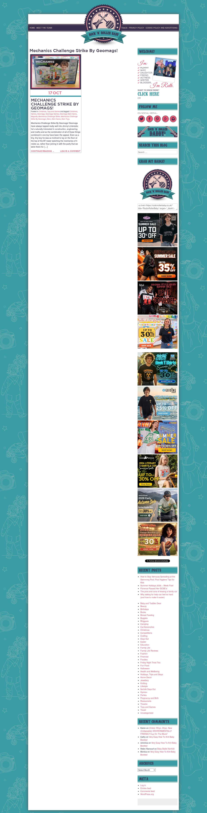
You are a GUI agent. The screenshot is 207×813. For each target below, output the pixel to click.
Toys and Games (53, 111)
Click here (148, 93)
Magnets (34, 116)
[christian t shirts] (158, 418)
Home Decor (146, 677)
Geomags (41, 114)
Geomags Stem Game (68, 114)
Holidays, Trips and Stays (151, 674)
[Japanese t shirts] (158, 452)
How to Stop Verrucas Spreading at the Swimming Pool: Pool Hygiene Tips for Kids (157, 579)
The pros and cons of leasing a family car (158, 591)
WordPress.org (147, 794)
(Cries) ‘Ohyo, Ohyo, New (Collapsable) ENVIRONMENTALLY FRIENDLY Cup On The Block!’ (156, 731)
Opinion (143, 692)
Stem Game (56, 119)
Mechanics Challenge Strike (49, 116)
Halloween (145, 668)
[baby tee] (158, 245)
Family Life (145, 647)
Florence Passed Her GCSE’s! (153, 588)
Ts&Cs (124, 27)
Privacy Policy (136, 27)
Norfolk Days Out (148, 689)
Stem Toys (65, 119)
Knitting (143, 683)
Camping (144, 624)
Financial (144, 656)
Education (144, 644)
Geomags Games (52, 114)
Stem (49, 119)
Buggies (144, 618)
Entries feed (145, 788)
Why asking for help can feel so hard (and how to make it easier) (156, 596)
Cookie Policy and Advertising (161, 27)
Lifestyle (144, 686)
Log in (143, 785)
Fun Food (144, 665)
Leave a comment (70, 151)
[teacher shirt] (158, 347)
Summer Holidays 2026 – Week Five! (156, 585)
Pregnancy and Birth (149, 698)
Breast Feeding (147, 615)
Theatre (143, 704)
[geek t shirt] (158, 384)
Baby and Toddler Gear (150, 603)
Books (143, 612)
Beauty (143, 606)
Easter (143, 641)
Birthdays (144, 609)
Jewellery (144, 680)
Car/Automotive (147, 627)
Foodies (144, 659)
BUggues (144, 621)
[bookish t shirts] (158, 486)
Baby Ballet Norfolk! (166, 748)
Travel (143, 709)
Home (32, 27)
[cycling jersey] (158, 520)
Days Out (144, 638)
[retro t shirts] (158, 555)
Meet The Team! (44, 27)
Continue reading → (42, 151)
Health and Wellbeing (149, 671)
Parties (143, 695)
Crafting (143, 635)
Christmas (42, 111)
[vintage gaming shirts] (158, 313)
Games (33, 114)
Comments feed (147, 791)
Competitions (146, 632)
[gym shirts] (158, 279)
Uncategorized (146, 712)
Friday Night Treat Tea (150, 662)
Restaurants (145, 701)
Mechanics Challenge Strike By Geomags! (55, 104)
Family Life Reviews (149, 650)
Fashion (144, 653)
